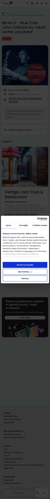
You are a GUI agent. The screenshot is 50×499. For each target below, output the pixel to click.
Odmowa (25, 278)
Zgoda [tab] (8, 225)
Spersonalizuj (23, 272)
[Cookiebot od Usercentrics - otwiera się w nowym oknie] (37, 218)
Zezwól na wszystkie (25, 265)
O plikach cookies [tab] (40, 225)
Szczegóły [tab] (23, 225)
